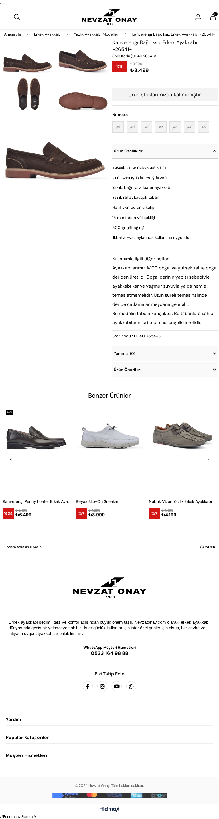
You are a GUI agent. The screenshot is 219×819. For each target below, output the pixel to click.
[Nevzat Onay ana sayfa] (109, 587)
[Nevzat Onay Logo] (109, 17)
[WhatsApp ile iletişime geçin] (131, 686)
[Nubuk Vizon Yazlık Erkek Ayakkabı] (182, 450)
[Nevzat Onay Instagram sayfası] (102, 686)
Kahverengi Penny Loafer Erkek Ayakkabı (36, 501)
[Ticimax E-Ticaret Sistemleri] (110, 810)
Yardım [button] (13, 719)
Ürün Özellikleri (129, 150)
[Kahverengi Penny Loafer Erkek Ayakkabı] (36, 450)
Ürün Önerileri (127, 369)
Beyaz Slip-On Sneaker (97, 501)
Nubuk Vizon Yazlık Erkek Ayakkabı (180, 501)
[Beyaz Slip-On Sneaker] (109, 450)
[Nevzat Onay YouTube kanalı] (117, 686)
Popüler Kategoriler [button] (27, 737)
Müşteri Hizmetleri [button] (26, 755)
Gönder (207, 546)
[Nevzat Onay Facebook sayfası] (88, 686)
